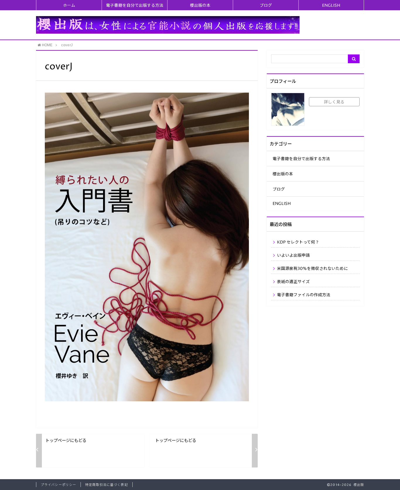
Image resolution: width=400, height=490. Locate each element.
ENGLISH (331, 5)
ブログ (266, 5)
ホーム (69, 5)
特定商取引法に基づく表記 (106, 485)
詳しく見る (334, 102)
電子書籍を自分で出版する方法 (134, 5)
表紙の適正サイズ (293, 282)
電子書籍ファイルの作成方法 (303, 295)
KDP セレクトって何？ (298, 242)
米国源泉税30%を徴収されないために (312, 268)
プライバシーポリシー (58, 485)
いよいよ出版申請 (293, 255)
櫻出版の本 (200, 5)
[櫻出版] (168, 24)
